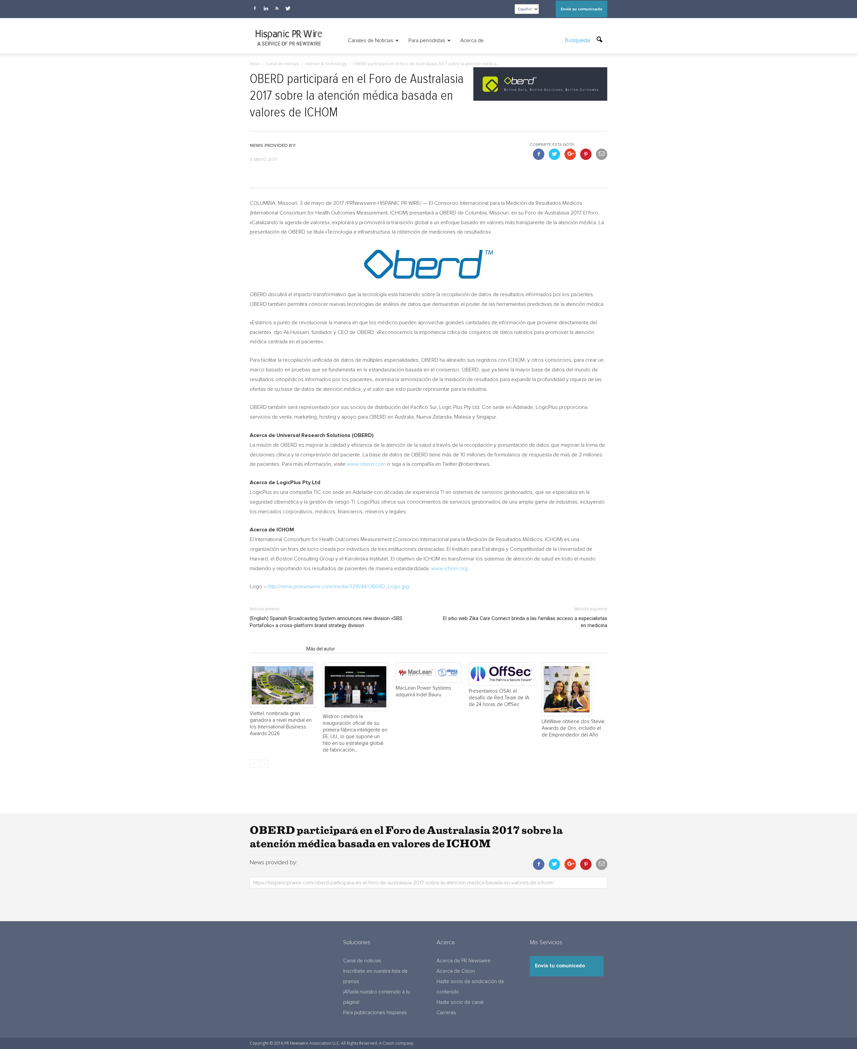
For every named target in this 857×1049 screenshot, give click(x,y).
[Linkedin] (266, 8)
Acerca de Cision (456, 971)
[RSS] (277, 8)
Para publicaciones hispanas (375, 1012)
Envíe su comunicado (581, 8)
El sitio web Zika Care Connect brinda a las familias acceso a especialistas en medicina (525, 621)
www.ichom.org (449, 568)
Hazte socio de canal (460, 1002)
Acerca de (472, 40)
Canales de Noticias (370, 40)
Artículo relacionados (276, 648)
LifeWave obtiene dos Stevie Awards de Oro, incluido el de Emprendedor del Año (573, 728)
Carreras (446, 1012)
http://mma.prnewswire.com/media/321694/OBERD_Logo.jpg (338, 586)
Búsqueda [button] (578, 40)
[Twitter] (288, 8)
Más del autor (320, 648)
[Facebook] (255, 8)
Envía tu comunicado (560, 965)
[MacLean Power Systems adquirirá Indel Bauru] (428, 673)
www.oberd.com (366, 464)
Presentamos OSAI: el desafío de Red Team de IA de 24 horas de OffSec (499, 698)
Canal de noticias (362, 960)
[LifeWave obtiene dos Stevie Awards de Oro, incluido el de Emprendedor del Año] (574, 689)
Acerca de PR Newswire (463, 960)
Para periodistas (426, 40)
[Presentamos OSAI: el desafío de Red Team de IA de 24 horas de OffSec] (501, 674)
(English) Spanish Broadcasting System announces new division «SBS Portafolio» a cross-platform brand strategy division (326, 621)
